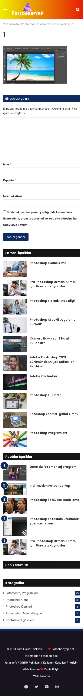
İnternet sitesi (12, 196)
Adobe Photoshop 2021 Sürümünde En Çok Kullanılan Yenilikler (52, 361)
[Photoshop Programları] (15, 439)
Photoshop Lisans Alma (48, 263)
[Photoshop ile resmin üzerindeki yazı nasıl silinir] (15, 526)
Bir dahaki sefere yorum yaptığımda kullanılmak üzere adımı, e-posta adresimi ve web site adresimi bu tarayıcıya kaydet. (40, 218)
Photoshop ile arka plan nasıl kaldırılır (45, 24)
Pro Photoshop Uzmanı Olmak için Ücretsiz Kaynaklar (53, 284)
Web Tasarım (31, 669)
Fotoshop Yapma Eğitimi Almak (54, 414)
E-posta (9, 180)
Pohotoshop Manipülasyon (24, 613)
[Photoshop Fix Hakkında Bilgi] (15, 306)
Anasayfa (12, 24)
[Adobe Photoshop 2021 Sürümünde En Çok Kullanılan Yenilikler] (15, 363)
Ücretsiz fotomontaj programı (53, 467)
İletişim (73, 662)
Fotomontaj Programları (22, 593)
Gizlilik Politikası (30, 662)
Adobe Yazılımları (43, 376)
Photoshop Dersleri (19, 606)
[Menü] (5, 11)
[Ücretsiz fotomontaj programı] (15, 473)
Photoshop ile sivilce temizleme (54, 500)
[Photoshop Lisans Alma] (15, 269)
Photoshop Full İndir (45, 395)
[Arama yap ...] (78, 11)
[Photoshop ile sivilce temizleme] (15, 506)
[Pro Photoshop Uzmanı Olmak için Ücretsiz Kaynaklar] (15, 288)
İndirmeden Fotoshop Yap (50, 486)
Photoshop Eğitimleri (20, 620)
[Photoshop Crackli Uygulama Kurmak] (15, 325)
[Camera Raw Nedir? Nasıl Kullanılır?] (15, 344)
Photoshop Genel (17, 599)
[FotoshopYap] (27, 9)
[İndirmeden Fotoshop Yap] (15, 489)
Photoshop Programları (48, 433)
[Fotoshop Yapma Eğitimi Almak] (15, 420)
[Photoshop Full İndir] (15, 401)
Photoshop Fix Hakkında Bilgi (52, 301)
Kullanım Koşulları (54, 662)
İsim (7, 164)
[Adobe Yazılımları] (15, 382)
